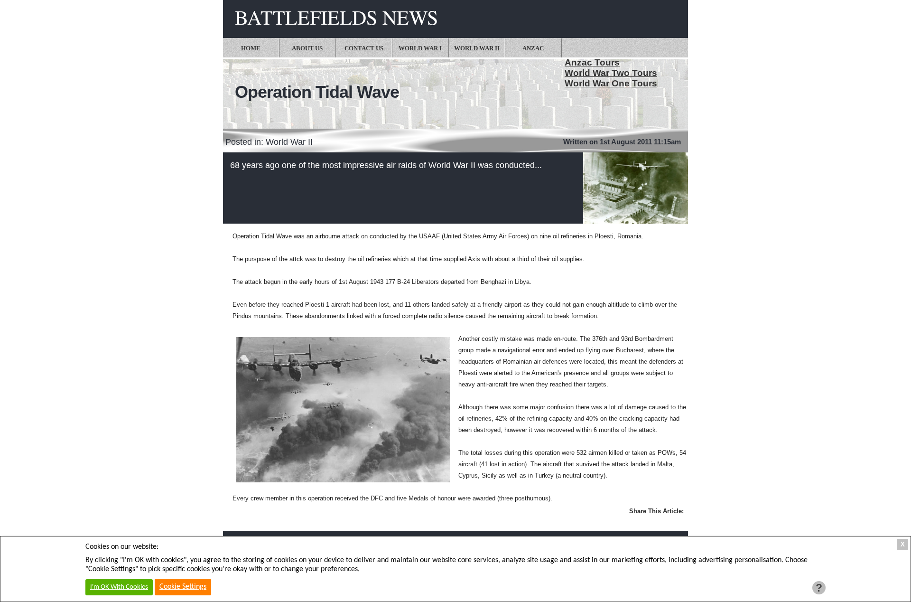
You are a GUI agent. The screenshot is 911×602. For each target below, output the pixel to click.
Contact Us (363, 48)
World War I (420, 48)
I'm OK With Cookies (119, 587)
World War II (477, 48)
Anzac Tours (592, 62)
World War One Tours (611, 83)
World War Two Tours (611, 73)
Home (250, 48)
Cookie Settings (182, 587)
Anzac (533, 48)
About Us (307, 48)
